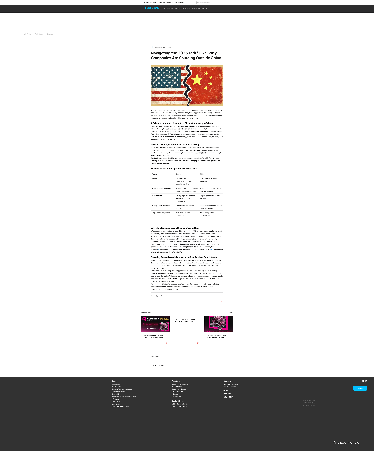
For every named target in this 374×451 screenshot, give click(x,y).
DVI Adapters (176, 396)
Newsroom (50, 34)
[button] (177, 8)
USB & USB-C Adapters (180, 384)
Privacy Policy (345, 442)
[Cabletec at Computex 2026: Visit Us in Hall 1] (218, 324)
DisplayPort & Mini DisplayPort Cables (124, 396)
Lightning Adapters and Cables (122, 389)
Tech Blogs (39, 34)
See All (231, 312)
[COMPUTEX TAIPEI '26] (155, 324)
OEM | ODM (228, 397)
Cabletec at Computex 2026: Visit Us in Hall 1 (216, 336)
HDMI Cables (116, 394)
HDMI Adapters (177, 386)
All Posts (27, 34)
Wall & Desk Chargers (230, 384)
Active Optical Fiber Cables (121, 406)
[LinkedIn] (366, 381)
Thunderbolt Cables (118, 392)
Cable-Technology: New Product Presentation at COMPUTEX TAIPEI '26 (154, 336)
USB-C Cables (116, 386)
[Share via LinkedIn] (161, 296)
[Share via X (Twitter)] (157, 296)
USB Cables (116, 384)
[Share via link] (166, 296)
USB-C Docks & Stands (180, 404)
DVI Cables (115, 399)
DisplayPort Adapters (179, 389)
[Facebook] (363, 381)
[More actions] (222, 47)
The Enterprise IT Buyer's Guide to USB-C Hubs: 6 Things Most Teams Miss (185, 320)
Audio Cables (116, 404)
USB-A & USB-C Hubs (179, 406)
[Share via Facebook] (152, 296)
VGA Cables (116, 401)
